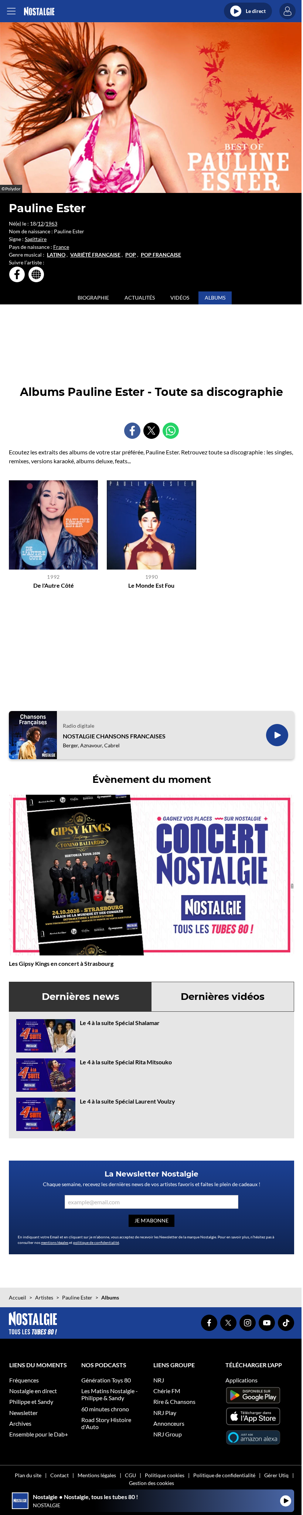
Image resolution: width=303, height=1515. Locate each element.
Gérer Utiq (276, 1475)
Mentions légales (97, 1475)
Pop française (161, 255)
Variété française (95, 255)
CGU (130, 1475)
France (61, 247)
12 (41, 223)
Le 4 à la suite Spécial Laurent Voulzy (127, 1101)
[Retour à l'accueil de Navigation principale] (39, 11)
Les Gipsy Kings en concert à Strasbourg (61, 963)
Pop (130, 255)
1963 (51, 223)
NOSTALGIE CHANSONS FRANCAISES (114, 736)
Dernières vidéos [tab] (223, 996)
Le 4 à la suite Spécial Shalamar (120, 1022)
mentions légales (54, 1242)
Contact (59, 1475)
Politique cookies (164, 1475)
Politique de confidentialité (224, 1475)
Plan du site (28, 1475)
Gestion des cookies (151, 1483)
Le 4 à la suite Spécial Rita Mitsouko (126, 1061)
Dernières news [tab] (80, 996)
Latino (56, 255)
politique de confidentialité (96, 1242)
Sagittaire (36, 239)
